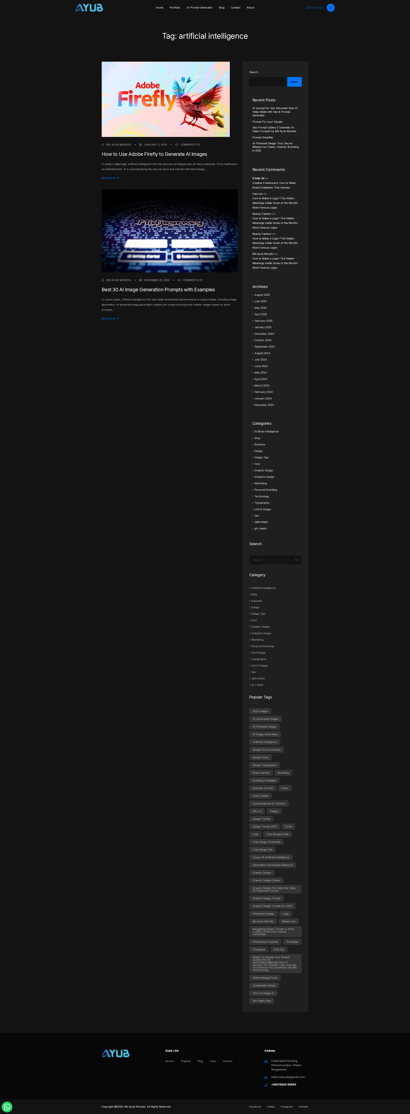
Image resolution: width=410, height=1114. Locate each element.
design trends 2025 (265, 826)
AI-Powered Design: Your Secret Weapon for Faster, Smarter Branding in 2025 (275, 147)
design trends (261, 818)
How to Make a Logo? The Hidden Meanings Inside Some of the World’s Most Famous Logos (275, 203)
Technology (261, 496)
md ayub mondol (263, 921)
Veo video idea (262, 1000)
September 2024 (264, 346)
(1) (190, 144)
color (285, 788)
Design (258, 451)
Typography (261, 502)
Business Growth (263, 788)
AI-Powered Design (264, 726)
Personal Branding (265, 489)
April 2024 (260, 379)
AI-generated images (266, 719)
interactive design (263, 913)
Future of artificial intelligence (271, 857)
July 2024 (260, 359)
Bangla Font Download (266, 749)
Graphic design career (266, 880)
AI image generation (265, 734)
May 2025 (260, 307)
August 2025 (262, 294)
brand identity (261, 772)
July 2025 (260, 301)
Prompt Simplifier (263, 137)
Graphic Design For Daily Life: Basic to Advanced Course (274, 889)
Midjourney (289, 921)
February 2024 (263, 391)
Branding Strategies (264, 780)
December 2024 (264, 333)
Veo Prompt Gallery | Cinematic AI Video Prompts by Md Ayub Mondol (274, 129)
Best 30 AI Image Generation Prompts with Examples (158, 289)
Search (253, 72)
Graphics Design (264, 476)
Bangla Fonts (260, 757)
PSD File (279, 949)
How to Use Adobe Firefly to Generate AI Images (154, 154)
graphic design (262, 872)
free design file (262, 849)
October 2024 (262, 340)
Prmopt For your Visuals (267, 121)
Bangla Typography (265, 765)
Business (259, 444)
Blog (257, 438)
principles (292, 941)
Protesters (259, 949)
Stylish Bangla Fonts (265, 977)
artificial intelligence (265, 742)
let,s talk (315, 7)
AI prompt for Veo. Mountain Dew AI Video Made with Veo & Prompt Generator (275, 111)
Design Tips (261, 457)
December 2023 (264, 404)
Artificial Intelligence (266, 431)
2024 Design (260, 711)
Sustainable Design (264, 985)
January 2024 (263, 398)
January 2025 (262, 327)
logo (286, 913)
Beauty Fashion (261, 213)
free (255, 834)
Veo (256, 515)
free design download (266, 842)
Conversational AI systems (269, 803)
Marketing (260, 483)
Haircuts (257, 193)
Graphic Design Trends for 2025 (272, 906)
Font (257, 464)
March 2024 (262, 385)
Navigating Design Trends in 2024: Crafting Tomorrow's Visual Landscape (273, 931)
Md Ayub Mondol (118, 144)
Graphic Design (263, 470)
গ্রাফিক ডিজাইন (261, 522)
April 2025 (260, 314)
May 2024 (260, 372)
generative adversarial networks (273, 865)
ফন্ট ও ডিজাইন (260, 528)
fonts (288, 826)
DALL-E (257, 811)
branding (283, 772)
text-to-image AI (263, 993)
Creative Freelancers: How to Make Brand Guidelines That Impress (274, 185)
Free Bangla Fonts (277, 834)
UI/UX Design (262, 509)
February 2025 (263, 320)
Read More (108, 178)
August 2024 (262, 353)
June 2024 (261, 366)
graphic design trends (266, 898)
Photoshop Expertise (265, 941)
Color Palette (260, 795)
